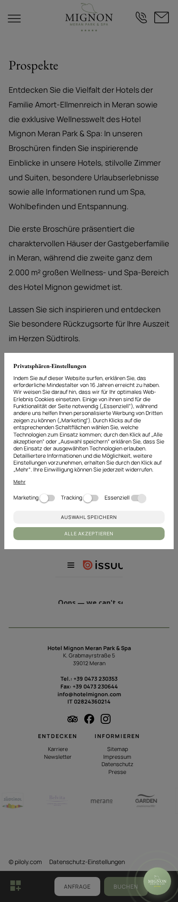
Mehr (19, 481)
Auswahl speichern (89, 517)
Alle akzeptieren (89, 533)
